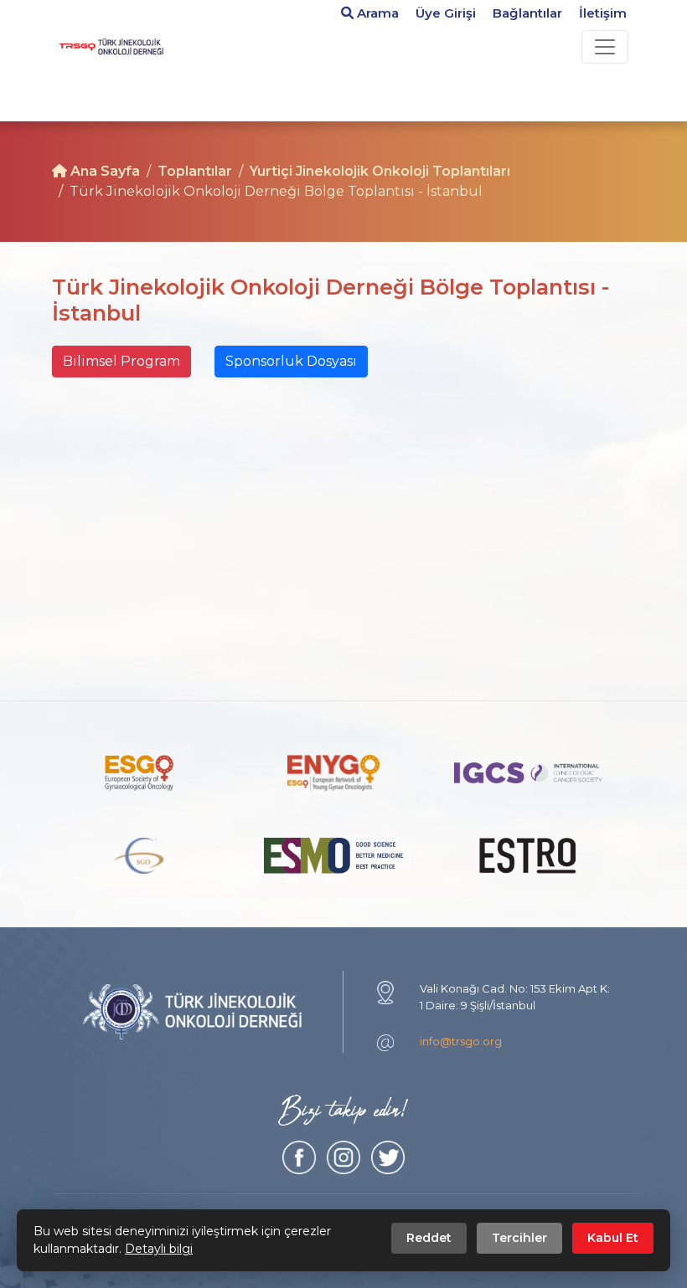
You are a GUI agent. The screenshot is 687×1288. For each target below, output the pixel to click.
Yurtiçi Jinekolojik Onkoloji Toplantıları (380, 171)
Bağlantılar (527, 13)
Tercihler (519, 1237)
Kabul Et (612, 1237)
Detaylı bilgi (159, 1248)
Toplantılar (195, 171)
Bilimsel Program (121, 361)
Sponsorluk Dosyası (291, 361)
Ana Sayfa (103, 171)
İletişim (603, 13)
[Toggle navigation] (604, 47)
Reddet (429, 1237)
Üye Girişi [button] (446, 13)
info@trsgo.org (461, 1041)
